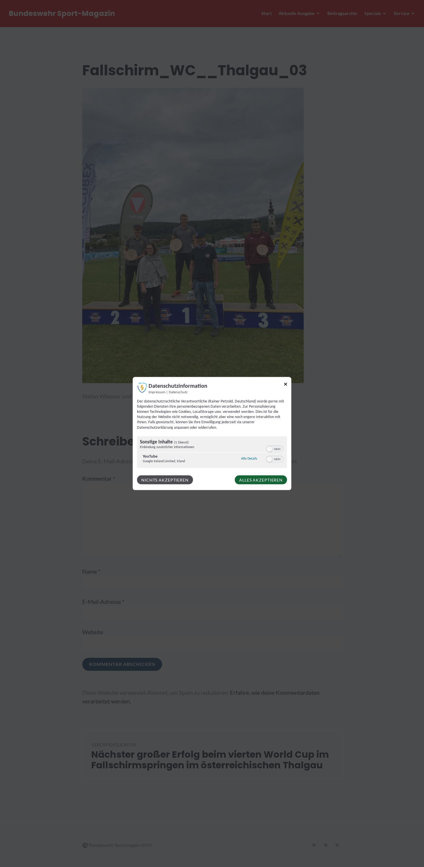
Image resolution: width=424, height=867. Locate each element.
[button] (269, 449)
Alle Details (249, 458)
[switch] (274, 448)
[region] (212, 452)
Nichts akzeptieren (165, 479)
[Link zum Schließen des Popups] (285, 385)
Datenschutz (178, 392)
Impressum (157, 392)
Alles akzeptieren (261, 479)
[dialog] (212, 433)
